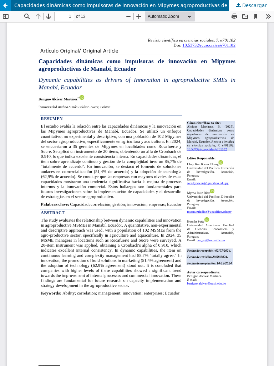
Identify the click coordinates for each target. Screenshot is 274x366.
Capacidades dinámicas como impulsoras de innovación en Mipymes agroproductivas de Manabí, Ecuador (141, 5)
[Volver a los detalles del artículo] (5, 5)
